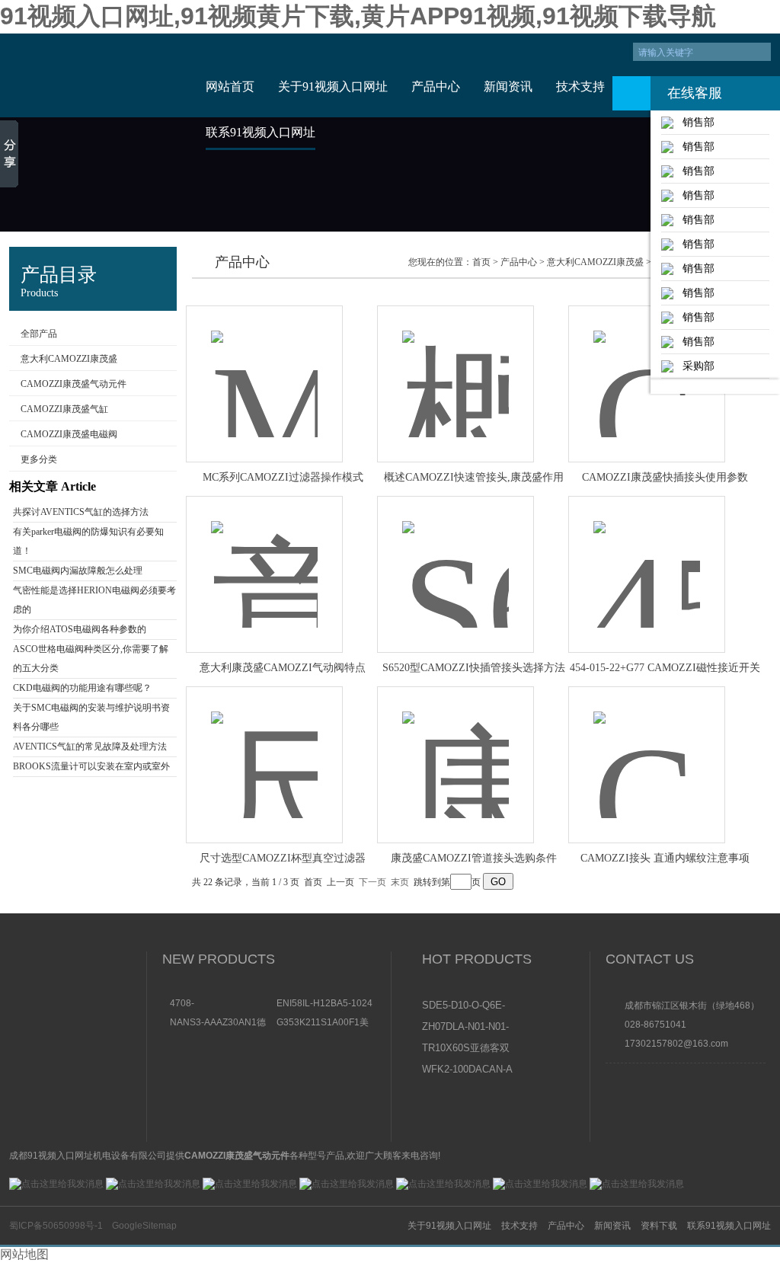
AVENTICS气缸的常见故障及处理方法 (90, 746)
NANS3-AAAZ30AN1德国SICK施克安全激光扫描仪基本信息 (218, 1022)
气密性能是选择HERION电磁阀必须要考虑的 (94, 600)
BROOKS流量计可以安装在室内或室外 (91, 766)
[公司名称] (95, 75)
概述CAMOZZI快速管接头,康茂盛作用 (474, 477)
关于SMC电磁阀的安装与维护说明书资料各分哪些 (91, 717)
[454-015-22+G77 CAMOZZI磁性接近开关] (646, 558)
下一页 (372, 882)
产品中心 (435, 86)
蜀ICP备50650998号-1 (56, 1225)
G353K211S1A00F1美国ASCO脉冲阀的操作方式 (326, 1022)
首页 (481, 262)
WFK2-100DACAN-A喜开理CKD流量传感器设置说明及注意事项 (467, 1070)
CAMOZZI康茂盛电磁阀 (69, 434)
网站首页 (230, 86)
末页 (400, 882)
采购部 (693, 366)
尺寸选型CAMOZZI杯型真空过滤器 (283, 858)
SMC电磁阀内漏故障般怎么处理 (77, 570)
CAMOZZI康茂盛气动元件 (73, 384)
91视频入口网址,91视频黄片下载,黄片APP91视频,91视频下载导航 (358, 16)
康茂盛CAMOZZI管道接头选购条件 (474, 858)
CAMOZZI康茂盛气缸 (64, 409)
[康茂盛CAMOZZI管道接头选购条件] (455, 748)
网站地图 (24, 1254)
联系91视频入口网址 (260, 132)
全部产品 (39, 333)
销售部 (693, 122)
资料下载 (659, 1225)
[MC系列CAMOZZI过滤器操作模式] (264, 367)
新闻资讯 (508, 86)
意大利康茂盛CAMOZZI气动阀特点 (283, 667)
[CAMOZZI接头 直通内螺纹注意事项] (646, 748)
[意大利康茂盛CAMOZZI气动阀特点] (264, 558)
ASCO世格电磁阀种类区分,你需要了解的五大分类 (90, 658)
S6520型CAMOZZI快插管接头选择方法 (473, 667)
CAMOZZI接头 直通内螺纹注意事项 (665, 858)
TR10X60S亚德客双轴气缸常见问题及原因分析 (466, 1049)
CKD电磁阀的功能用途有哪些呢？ (82, 688)
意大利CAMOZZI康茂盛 (69, 358)
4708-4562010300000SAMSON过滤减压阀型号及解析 (219, 1003)
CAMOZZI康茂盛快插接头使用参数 (665, 477)
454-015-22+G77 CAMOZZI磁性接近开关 (665, 667)
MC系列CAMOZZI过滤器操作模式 (283, 477)
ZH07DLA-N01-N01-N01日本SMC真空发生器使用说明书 (466, 1027)
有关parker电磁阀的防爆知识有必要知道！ (88, 541)
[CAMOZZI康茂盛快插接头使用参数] (646, 367)
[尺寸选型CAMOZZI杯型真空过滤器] (264, 748)
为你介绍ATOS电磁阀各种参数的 (79, 629)
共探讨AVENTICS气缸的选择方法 (81, 512)
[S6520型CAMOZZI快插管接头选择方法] (455, 558)
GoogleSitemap (144, 1225)
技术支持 (580, 86)
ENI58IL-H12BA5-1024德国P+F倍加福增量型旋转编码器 (326, 1003)
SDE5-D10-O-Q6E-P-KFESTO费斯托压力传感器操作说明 (467, 1006)
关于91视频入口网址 (333, 86)
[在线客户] (631, 93)
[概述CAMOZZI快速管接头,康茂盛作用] (455, 367)
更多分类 (39, 459)
